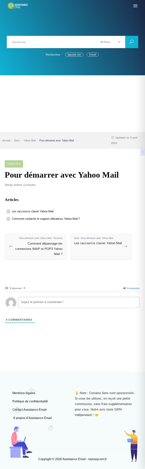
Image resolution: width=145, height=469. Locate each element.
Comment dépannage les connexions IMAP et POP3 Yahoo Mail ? (38, 246)
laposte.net (74, 54)
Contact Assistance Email (29, 409)
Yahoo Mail (14, 163)
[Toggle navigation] (135, 6)
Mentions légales (23, 393)
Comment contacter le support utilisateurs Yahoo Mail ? (46, 218)
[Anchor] (21, 199)
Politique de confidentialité (30, 401)
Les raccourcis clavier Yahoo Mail (32, 211)
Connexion (133, 288)
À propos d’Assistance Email (32, 418)
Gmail (92, 54)
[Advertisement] (72, 103)
